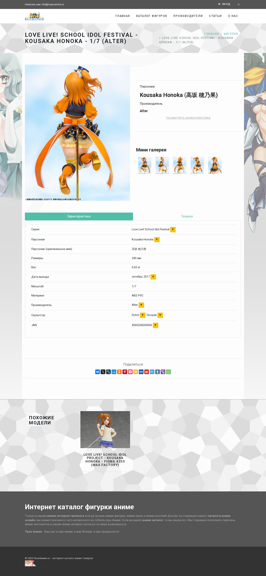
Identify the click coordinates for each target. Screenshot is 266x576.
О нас (233, 16)
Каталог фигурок (151, 16)
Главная (122, 16)
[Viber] (163, 371)
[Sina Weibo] (146, 371)
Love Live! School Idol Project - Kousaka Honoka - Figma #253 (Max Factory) (105, 460)
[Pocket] (130, 371)
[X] (103, 371)
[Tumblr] (157, 371)
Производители (188, 16)
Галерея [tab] (187, 216)
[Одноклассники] (119, 371)
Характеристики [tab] (79, 216)
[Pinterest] (124, 371)
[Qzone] (135, 371)
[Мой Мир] (114, 371)
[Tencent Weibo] (152, 371)
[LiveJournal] (108, 371)
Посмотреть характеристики (188, 117)
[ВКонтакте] (97, 371)
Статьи (215, 16)
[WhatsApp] (168, 371)
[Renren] (141, 371)
